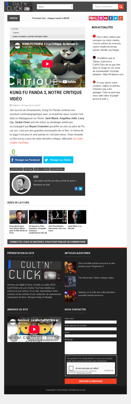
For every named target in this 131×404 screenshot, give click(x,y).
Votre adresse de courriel (76, 326)
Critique (28, 169)
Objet (68, 332)
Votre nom (70, 318)
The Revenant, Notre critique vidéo (96, 277)
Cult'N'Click (16, 169)
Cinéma (16, 33)
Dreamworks (57, 169)
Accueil (15, 29)
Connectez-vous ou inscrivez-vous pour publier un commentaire (47, 241)
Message (69, 339)
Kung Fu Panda (42, 169)
